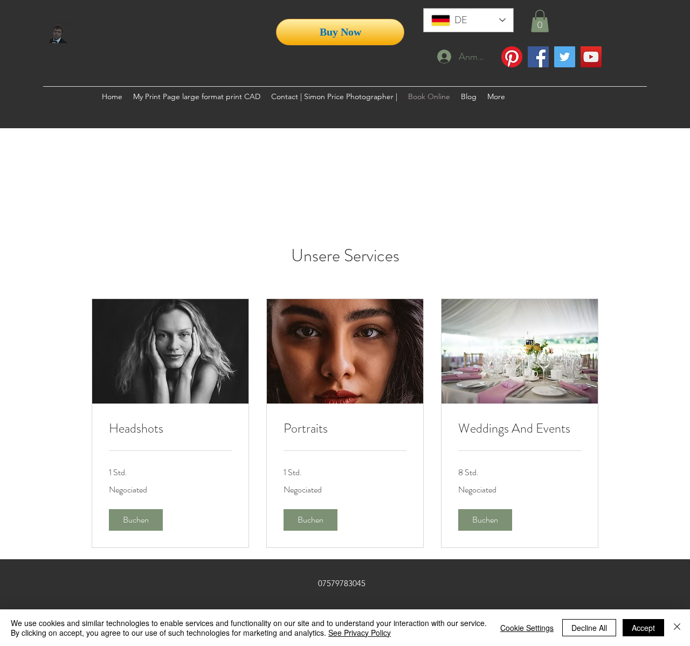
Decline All (589, 627)
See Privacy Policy (359, 632)
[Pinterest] (511, 56)
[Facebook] (538, 56)
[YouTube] (591, 56)
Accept (643, 627)
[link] (170, 428)
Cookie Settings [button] (527, 627)
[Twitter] (564, 56)
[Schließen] (677, 627)
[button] (539, 21)
